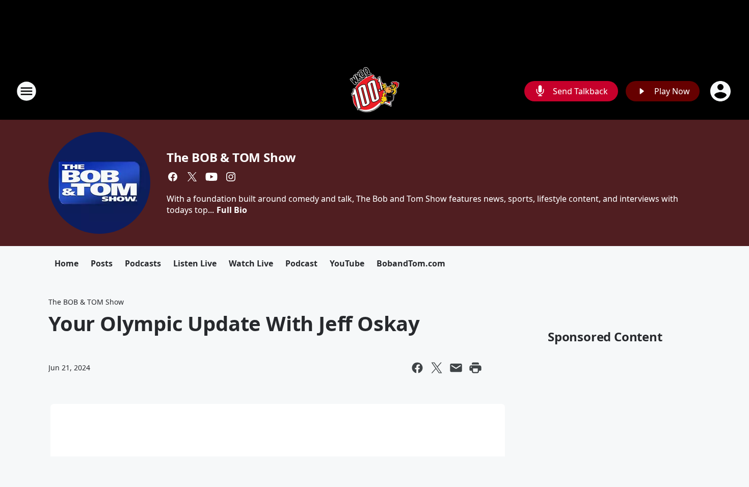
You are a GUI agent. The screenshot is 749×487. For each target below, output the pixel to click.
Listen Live (195, 263)
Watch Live (251, 263)
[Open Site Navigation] (26, 91)
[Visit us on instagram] (231, 177)
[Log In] (721, 91)
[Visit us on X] (192, 177)
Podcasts (143, 263)
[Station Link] (374, 91)
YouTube (347, 263)
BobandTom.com (411, 263)
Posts (102, 263)
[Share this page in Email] (456, 368)
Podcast (301, 263)
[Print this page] (475, 368)
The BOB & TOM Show (231, 157)
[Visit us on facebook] (173, 177)
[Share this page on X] (437, 368)
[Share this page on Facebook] (417, 368)
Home (66, 263)
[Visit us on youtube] (211, 177)
